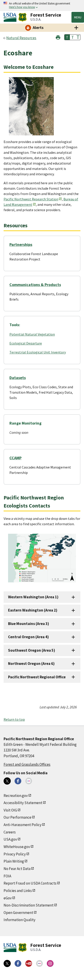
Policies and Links (18, 890)
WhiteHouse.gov (17, 846)
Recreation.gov (16, 795)
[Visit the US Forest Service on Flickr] (39, 963)
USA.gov (10, 839)
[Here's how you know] (42, 5)
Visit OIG (10, 810)
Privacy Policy (15, 854)
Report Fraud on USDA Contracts (30, 883)
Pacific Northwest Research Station (31, 199)
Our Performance (17, 817)
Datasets (17, 377)
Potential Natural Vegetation (32, 334)
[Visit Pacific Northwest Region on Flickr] (28, 781)
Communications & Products (35, 284)
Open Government (18, 912)
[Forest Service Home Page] (22, 17)
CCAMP (15, 457)
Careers (10, 832)
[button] (58, 37)
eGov (8, 898)
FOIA (7, 876)
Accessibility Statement (23, 802)
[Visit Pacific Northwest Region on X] (7, 781)
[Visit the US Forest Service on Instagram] (50, 963)
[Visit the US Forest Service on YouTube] (28, 963)
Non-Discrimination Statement (29, 905)
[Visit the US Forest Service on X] (7, 963)
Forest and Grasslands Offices (27, 764)
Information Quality (19, 919)
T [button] (67, 37)
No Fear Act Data (17, 868)
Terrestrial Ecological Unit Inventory (37, 352)
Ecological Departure (25, 343)
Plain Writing (14, 861)
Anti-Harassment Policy (22, 824)
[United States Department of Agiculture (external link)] (11, 17)
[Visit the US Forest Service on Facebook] (18, 963)
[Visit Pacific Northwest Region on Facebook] (18, 781)
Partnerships (20, 244)
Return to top (14, 719)
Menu (77, 17)
